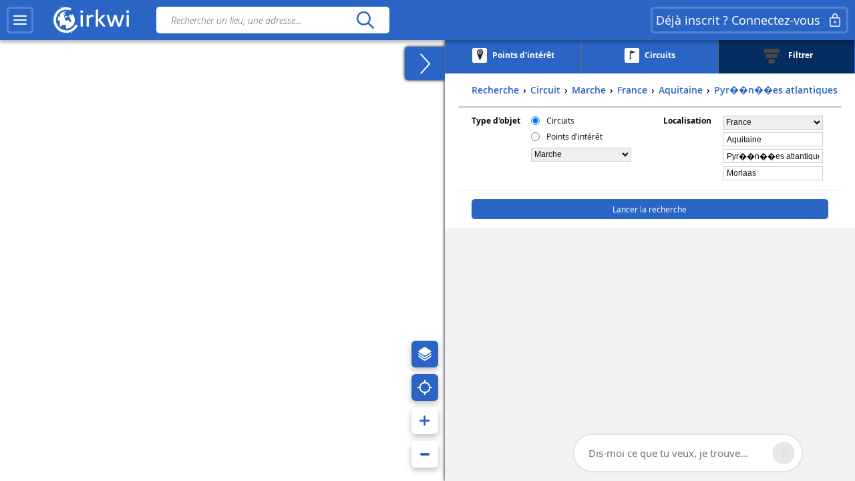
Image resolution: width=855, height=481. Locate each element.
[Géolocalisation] (424, 387)
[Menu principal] (20, 20)
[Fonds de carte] (424, 354)
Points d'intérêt (574, 136)
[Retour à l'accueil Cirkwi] (91, 20)
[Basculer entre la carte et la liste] (425, 63)
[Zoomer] (424, 421)
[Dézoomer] (424, 454)
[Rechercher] (365, 20)
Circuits (560, 120)
